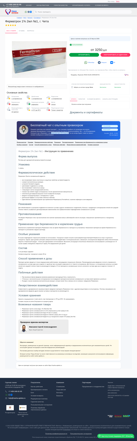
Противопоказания (68, 142)
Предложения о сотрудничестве (93, 386)
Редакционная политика (39, 399)
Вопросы (30, 31)
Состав (31, 144)
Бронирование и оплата (39, 389)
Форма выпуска (21, 142)
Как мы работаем (37, 386)
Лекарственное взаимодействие (76, 144)
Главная (19, 17)
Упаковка (30, 142)
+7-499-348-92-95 (15, 391)
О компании (60, 386)
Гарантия (81, 99)
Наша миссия (61, 389)
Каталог (30, 17)
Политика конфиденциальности (56, 433)
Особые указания (22, 144)
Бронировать (84, 55)
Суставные (37, 17)
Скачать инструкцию (110, 99)
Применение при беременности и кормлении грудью (91, 142)
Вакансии (59, 395)
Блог (32, 392)
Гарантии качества (37, 402)
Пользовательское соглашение (41, 405)
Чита (117, 1)
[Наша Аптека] (13, 12)
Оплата (73, 99)
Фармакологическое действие (44, 142)
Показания (57, 142)
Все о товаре (11, 31)
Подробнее (67, 429)
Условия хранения (93, 144)
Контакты (59, 392)
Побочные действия (59, 144)
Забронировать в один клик (115, 55)
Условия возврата (93, 99)
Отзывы (22, 31)
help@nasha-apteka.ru (16, 398)
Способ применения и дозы (43, 144)
